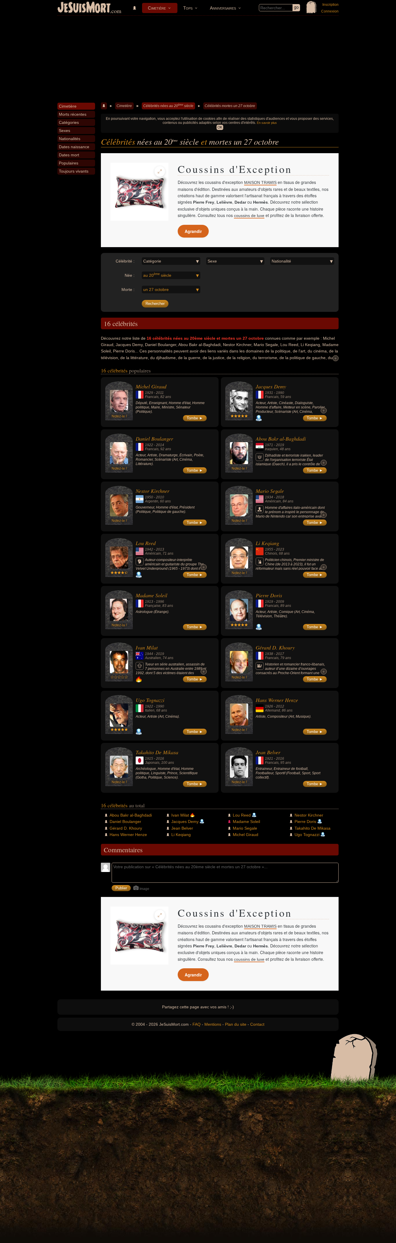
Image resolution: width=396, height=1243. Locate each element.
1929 (149, 393)
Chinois (271, 553)
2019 (280, 445)
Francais (152, 397)
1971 (269, 445)
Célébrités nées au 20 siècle (168, 105)
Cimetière (157, 8)
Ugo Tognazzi (150, 699)
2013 (160, 549)
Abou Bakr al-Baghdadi (281, 438)
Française (153, 606)
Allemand (272, 710)
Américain (273, 501)
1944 (149, 654)
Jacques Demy (271, 386)
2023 (280, 549)
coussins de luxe (249, 215)
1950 (149, 497)
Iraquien (271, 449)
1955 (269, 549)
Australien (153, 658)
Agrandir (193, 231)
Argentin (151, 501)
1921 (269, 759)
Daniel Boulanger (154, 438)
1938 (269, 654)
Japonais (152, 763)
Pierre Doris (269, 595)
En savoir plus (267, 122)
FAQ (196, 1024)
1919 (269, 602)
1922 (149, 445)
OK (219, 127)
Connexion (330, 11)
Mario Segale (270, 490)
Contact (257, 1024)
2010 (160, 497)
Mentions (212, 1024)
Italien (150, 710)
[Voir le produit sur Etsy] (139, 192)
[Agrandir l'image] (160, 171)
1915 (149, 759)
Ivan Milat (147, 647)
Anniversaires (223, 8)
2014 (160, 445)
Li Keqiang (267, 543)
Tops (187, 8)
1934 (269, 497)
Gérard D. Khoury (275, 647)
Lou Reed (146, 543)
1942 (149, 549)
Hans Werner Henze (277, 699)
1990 (280, 393)
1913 (149, 602)
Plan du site (235, 1024)
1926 (269, 706)
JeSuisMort (84, 8)
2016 (160, 759)
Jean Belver (268, 752)
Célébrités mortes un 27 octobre (230, 106)
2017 (280, 654)
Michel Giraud (151, 386)
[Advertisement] (198, 59)
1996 (160, 602)
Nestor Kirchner (152, 490)
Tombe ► (195, 418)
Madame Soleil (151, 595)
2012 (280, 706)
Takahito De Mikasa (157, 752)
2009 (280, 602)
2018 (280, 497)
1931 (269, 393)
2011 (160, 393)
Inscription (330, 5)
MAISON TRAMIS (260, 182)
